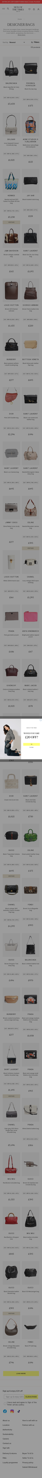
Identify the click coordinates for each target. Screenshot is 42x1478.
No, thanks (31, 747)
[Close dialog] (41, 720)
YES (31, 744)
